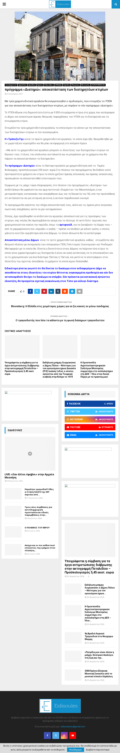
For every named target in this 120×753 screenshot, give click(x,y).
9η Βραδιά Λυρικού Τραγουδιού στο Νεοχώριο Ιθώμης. (99, 636)
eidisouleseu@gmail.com (73, 726)
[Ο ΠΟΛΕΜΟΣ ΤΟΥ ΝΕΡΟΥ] (13, 532)
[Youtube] (72, 735)
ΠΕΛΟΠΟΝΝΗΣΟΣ (98, 85)
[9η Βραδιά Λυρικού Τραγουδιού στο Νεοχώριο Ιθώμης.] (73, 637)
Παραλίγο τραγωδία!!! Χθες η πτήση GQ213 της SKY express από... (39, 492)
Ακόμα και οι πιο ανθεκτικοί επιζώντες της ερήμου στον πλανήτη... (40, 548)
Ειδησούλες (48, 85)
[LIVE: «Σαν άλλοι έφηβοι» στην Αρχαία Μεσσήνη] (30, 454)
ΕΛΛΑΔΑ (58, 85)
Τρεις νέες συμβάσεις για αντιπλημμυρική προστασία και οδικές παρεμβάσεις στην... (38, 511)
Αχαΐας (39, 85)
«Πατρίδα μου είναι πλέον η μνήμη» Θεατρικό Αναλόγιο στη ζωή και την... (99, 655)
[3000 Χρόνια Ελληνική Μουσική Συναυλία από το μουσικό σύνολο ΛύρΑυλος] (73, 675)
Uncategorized (11, 85)
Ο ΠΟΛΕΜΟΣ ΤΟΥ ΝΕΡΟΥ (37, 527)
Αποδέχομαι (75, 749)
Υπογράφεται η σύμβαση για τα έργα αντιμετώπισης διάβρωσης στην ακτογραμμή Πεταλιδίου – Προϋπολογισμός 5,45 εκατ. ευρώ (22, 368)
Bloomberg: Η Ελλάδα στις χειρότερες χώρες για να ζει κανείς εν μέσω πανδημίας (60, 306)
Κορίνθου (66, 85)
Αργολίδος (22, 85)
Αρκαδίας (31, 85)
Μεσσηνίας (85, 85)
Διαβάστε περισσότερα (97, 750)
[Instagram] (64, 735)
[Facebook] (47, 735)
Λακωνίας (75, 85)
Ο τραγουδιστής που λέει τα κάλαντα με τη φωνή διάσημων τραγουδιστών (60, 320)
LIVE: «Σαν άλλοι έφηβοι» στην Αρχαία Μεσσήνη (29, 476)
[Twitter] (55, 735)
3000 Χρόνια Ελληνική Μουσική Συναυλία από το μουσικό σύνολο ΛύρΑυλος (99, 674)
